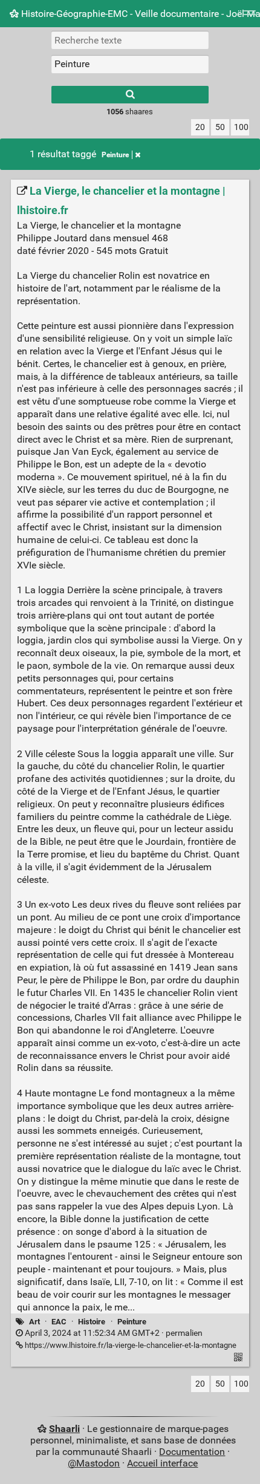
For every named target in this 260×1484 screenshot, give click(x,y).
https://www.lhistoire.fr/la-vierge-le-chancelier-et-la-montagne (129, 1345)
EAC (59, 1321)
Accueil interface (162, 1463)
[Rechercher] (130, 94)
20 (200, 127)
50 (220, 127)
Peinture (115, 155)
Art (34, 1321)
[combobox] (130, 64)
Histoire (91, 1321)
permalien (113, 1333)
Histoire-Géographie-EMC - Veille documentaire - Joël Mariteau (139, 13)
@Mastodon (94, 1463)
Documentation (192, 1451)
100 (241, 127)
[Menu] (249, 16)
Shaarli (64, 1428)
